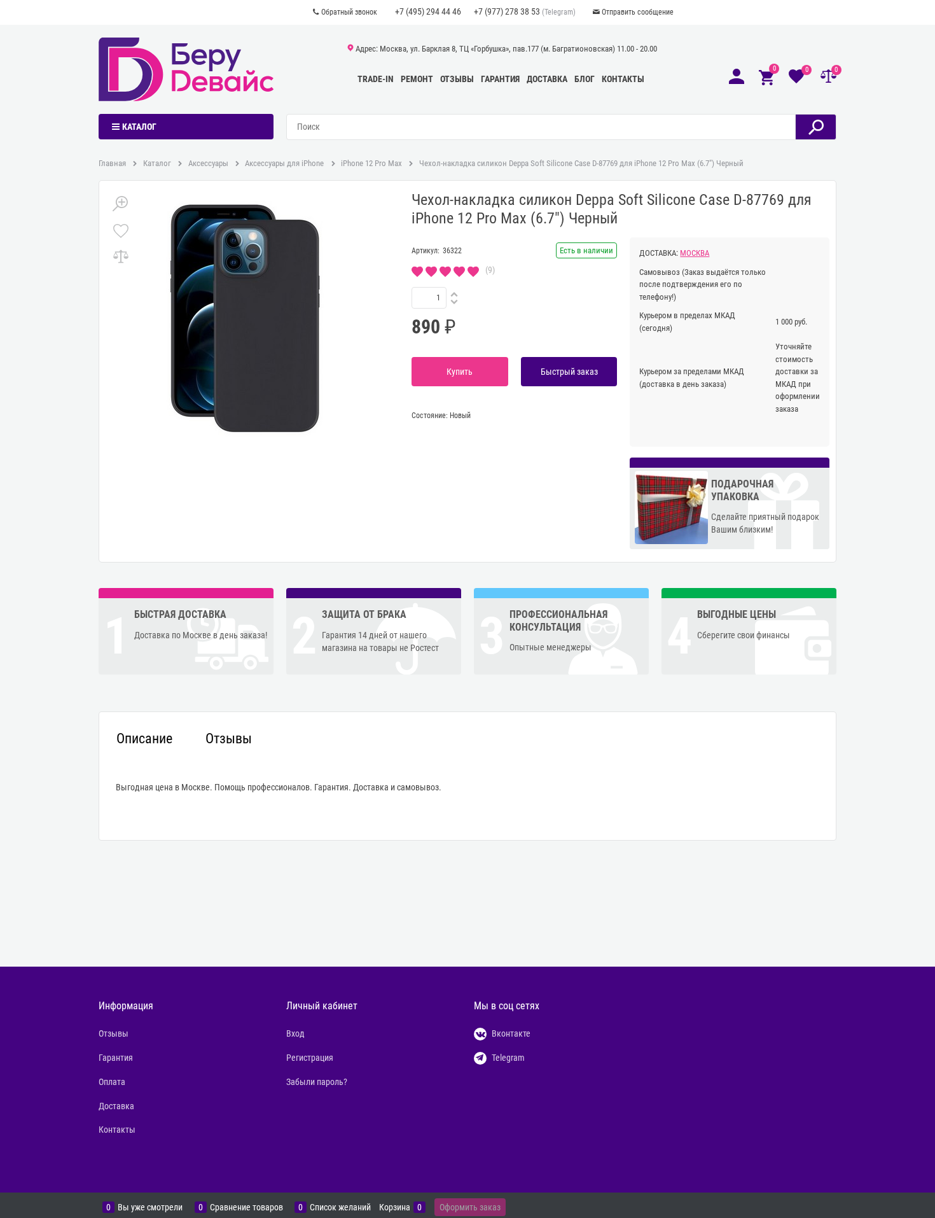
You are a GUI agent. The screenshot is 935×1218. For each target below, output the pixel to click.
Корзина (394, 1207)
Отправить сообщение (638, 12)
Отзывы (457, 79)
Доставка (547, 79)
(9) (490, 270)
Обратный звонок (349, 12)
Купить (460, 372)
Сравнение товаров (246, 1207)
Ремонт (417, 79)
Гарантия (500, 79)
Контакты (623, 79)
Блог (584, 79)
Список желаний (340, 1207)
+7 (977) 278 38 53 (507, 11)
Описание (144, 739)
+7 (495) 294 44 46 (428, 11)
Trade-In (375, 79)
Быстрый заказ (569, 372)
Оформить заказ (470, 1207)
